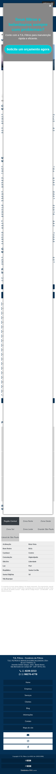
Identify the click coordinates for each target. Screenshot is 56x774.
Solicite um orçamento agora (28, 49)
